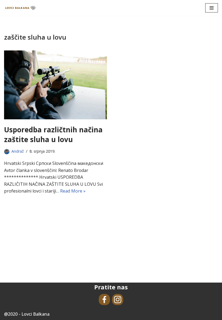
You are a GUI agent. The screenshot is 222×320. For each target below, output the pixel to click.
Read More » (73, 191)
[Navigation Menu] (211, 7)
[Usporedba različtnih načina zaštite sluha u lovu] (55, 84)
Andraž (17, 151)
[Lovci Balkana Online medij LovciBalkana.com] (20, 8)
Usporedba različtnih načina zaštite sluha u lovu (53, 134)
